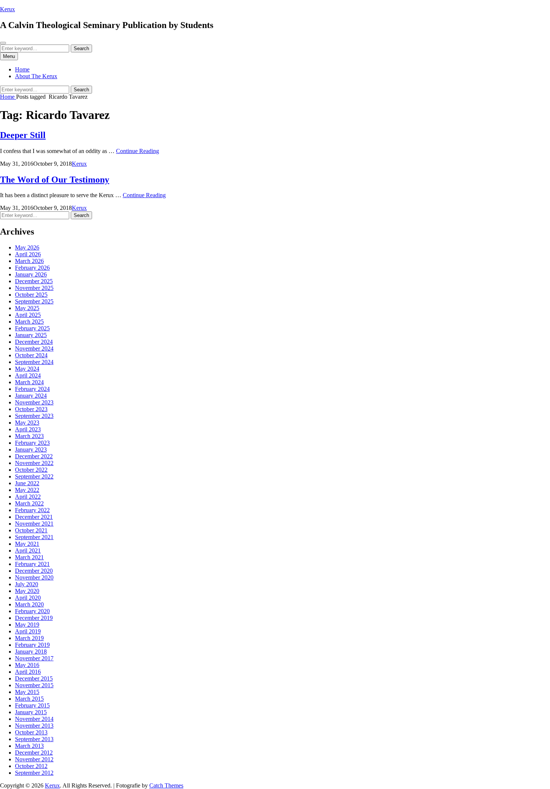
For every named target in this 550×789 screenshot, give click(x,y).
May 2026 (27, 247)
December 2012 (34, 752)
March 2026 (29, 261)
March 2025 (29, 321)
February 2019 (32, 645)
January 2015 (31, 712)
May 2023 (27, 422)
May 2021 (27, 544)
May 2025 (27, 308)
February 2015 (32, 705)
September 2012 (34, 773)
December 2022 (34, 456)
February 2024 (32, 389)
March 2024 (29, 382)
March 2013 (29, 746)
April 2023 (28, 429)
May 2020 (27, 591)
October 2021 (31, 530)
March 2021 (29, 557)
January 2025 (31, 335)
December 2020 (34, 571)
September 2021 (34, 537)
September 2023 (34, 416)
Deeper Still (23, 135)
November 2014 (34, 719)
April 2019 (28, 631)
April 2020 (28, 597)
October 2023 (31, 409)
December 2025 (34, 281)
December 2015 (34, 678)
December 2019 (34, 618)
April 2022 (28, 496)
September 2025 (34, 301)
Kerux (7, 9)
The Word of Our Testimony (54, 179)
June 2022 (27, 483)
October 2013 (31, 732)
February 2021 (32, 564)
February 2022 (32, 510)
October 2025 (31, 294)
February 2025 (32, 328)
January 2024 (31, 395)
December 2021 (34, 517)
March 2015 (29, 698)
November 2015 (34, 685)
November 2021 (34, 523)
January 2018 (31, 651)
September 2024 (34, 362)
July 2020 (26, 584)
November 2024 (34, 348)
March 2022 (29, 503)
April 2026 (28, 254)
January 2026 (31, 274)
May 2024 (27, 369)
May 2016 (27, 665)
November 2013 (34, 725)
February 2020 (32, 611)
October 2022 (31, 470)
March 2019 (29, 638)
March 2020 (29, 604)
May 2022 (27, 490)
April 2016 (28, 672)
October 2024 (31, 355)
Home (22, 69)
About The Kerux (36, 76)
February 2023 (32, 443)
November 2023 (34, 402)
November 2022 (34, 463)
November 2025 (34, 288)
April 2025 (28, 315)
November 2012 (34, 759)
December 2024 (34, 342)
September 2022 (34, 476)
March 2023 (29, 436)
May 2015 (27, 692)
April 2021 (28, 550)
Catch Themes (166, 785)
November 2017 (34, 658)
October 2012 (31, 766)
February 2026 (32, 267)
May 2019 (27, 624)
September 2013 (34, 739)
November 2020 (34, 577)
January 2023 (31, 449)
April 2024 (28, 375)
